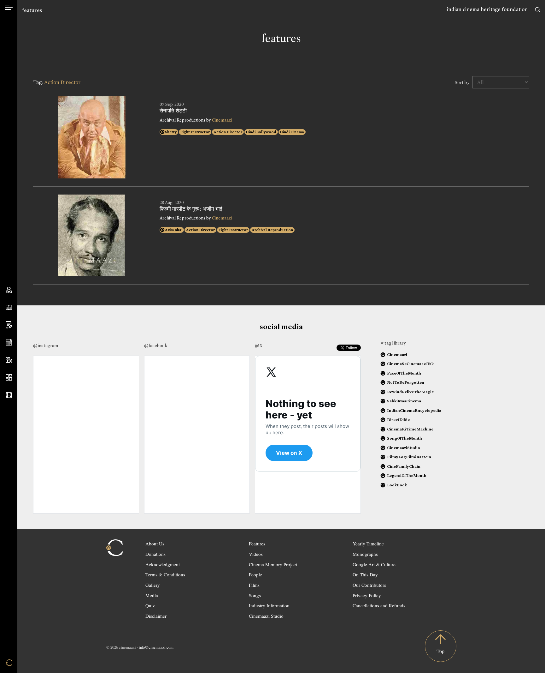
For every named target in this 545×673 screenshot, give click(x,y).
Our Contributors (369, 585)
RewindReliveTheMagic (410, 391)
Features (257, 543)
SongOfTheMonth (404, 438)
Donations (155, 554)
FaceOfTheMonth (404, 373)
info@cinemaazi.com (156, 647)
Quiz (150, 605)
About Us (154, 543)
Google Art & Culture (374, 564)
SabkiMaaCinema (404, 401)
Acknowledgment (162, 564)
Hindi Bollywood (261, 132)
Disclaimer (156, 616)
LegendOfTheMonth (406, 475)
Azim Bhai (173, 230)
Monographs (365, 554)
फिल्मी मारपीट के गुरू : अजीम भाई (191, 209)
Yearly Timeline (368, 543)
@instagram (45, 345)
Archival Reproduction (272, 230)
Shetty (171, 132)
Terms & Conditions (165, 574)
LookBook (397, 485)
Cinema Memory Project (273, 564)
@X (259, 345)
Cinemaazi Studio (266, 616)
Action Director (228, 132)
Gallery (152, 585)
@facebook (155, 345)
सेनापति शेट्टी (173, 111)
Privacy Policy (367, 595)
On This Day (365, 574)
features (32, 10)
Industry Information (269, 605)
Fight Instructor (195, 132)
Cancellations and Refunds (379, 605)
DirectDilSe (398, 419)
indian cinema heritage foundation (487, 9)
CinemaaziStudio (403, 447)
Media (151, 595)
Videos (256, 554)
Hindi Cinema (292, 132)
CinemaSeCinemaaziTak (410, 363)
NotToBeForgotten (405, 382)
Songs (255, 595)
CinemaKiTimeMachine (410, 429)
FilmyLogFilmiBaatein (409, 456)
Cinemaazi (222, 120)
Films (254, 585)
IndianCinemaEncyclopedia (414, 410)
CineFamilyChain (403, 466)
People (255, 574)
